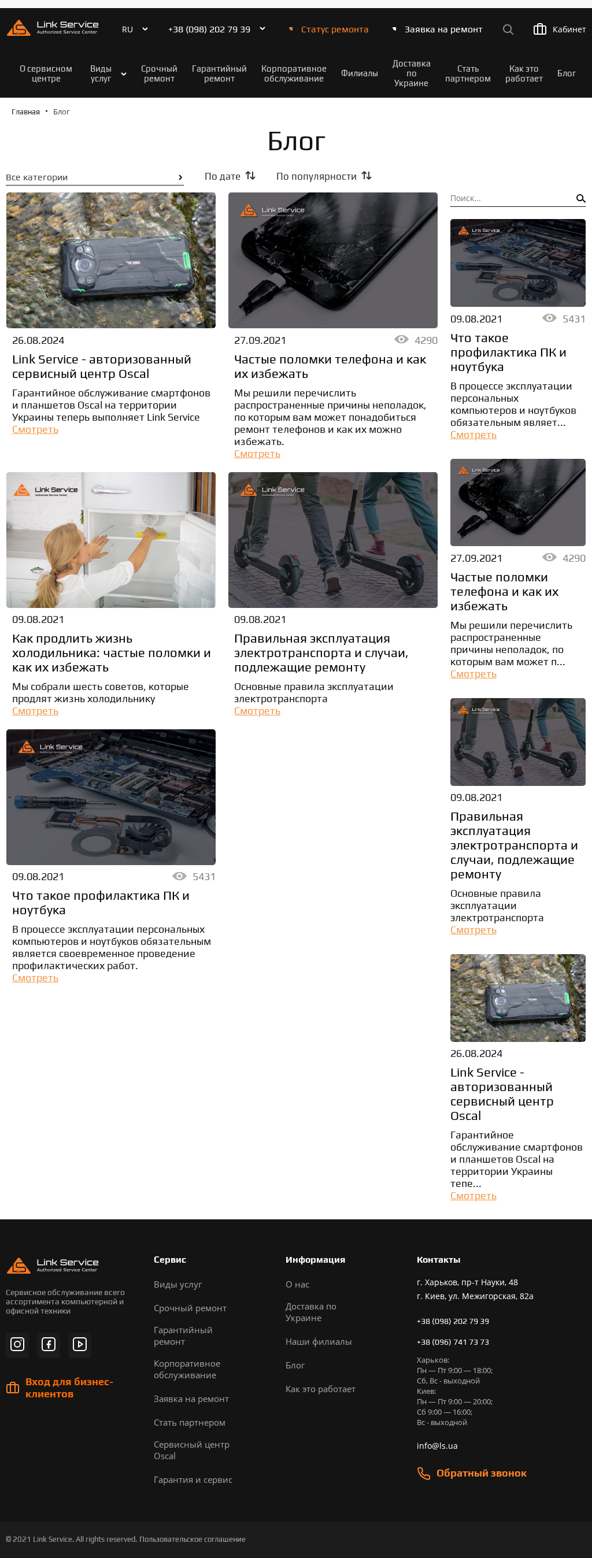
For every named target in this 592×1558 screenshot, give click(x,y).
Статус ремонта (335, 29)
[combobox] (95, 177)
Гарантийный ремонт (219, 73)
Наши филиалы (319, 1341)
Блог (566, 73)
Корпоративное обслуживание (294, 73)
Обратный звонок (481, 1473)
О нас (297, 1284)
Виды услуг (101, 73)
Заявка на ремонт (444, 29)
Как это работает (524, 73)
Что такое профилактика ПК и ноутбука (101, 902)
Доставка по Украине (412, 73)
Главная (26, 111)
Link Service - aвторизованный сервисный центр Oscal (101, 366)
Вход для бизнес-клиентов (69, 1387)
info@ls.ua (437, 1445)
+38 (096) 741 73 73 (453, 1341)
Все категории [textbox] (37, 177)
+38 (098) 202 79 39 (209, 29)
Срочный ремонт (159, 73)
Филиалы (359, 73)
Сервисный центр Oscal (192, 1449)
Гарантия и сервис (193, 1479)
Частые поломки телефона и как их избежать (330, 366)
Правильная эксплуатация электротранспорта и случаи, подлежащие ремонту (321, 652)
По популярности (316, 176)
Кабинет (569, 29)
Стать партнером (468, 73)
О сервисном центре (46, 73)
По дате (222, 176)
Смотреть (35, 429)
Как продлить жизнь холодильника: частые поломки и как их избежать (111, 652)
